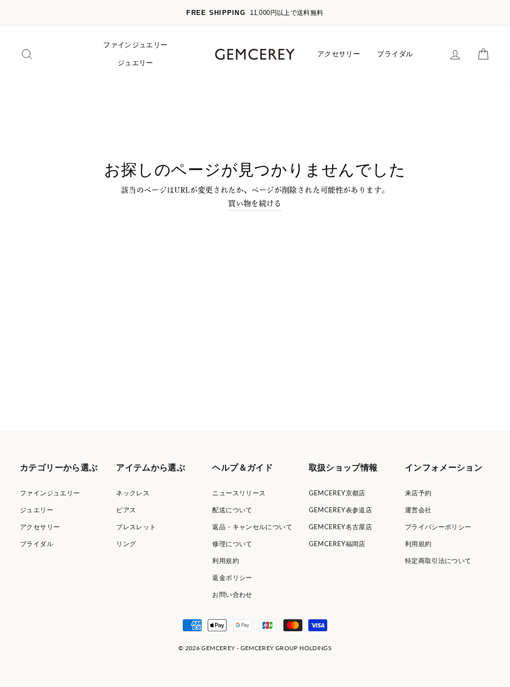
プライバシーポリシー (438, 527)
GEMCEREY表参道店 (341, 510)
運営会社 (418, 510)
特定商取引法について (438, 561)
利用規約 (225, 561)
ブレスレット (136, 527)
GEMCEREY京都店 (337, 493)
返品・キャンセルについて (252, 527)
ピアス (126, 510)
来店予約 (418, 493)
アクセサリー (338, 54)
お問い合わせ (232, 594)
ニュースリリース (238, 493)
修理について (232, 544)
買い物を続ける (255, 203)
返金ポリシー (232, 577)
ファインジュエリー (135, 45)
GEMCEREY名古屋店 (341, 527)
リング (126, 544)
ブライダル (395, 54)
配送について (232, 510)
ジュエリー (135, 63)
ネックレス (132, 493)
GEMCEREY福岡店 (337, 544)
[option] (255, 13)
